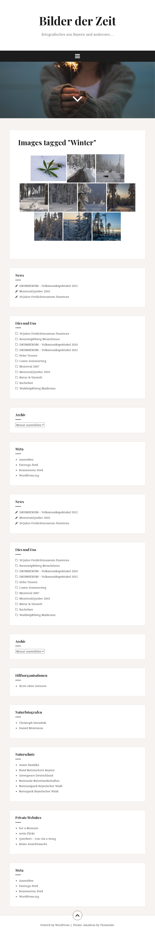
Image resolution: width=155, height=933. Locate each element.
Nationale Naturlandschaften (39, 781)
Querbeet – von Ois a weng (37, 838)
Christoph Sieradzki (32, 723)
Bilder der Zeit (77, 20)
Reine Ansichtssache (33, 844)
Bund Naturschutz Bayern (37, 770)
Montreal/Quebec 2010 (34, 291)
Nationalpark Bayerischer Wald (40, 786)
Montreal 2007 (29, 366)
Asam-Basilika (29, 765)
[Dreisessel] (34, 197)
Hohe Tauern (28, 355)
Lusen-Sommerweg (32, 361)
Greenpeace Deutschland (36, 775)
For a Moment (28, 828)
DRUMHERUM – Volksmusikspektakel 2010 (48, 344)
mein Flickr (27, 833)
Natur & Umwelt (30, 377)
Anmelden (26, 459)
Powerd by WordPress (55, 925)
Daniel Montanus (31, 728)
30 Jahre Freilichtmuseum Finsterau (44, 297)
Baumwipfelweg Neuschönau (39, 339)
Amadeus (89, 925)
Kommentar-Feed (31, 470)
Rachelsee (26, 383)
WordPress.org (29, 475)
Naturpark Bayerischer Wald (38, 791)
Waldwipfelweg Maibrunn (37, 388)
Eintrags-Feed (28, 465)
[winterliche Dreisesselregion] (106, 226)
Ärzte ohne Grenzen (32, 686)
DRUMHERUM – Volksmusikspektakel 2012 (48, 286)
